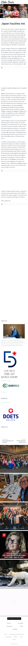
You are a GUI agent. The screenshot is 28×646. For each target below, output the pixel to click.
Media (15, 636)
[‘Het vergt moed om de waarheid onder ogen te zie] (14, 545)
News (2, 19)
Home (5, 634)
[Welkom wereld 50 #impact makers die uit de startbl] (14, 488)
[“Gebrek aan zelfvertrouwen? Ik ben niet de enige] (14, 459)
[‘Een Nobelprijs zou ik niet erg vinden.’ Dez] (14, 516)
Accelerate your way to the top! (17, 634)
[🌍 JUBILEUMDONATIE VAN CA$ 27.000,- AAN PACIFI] (14, 573)
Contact (14, 639)
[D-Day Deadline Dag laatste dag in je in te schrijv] (14, 602)
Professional (8, 636)
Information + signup (6, 380)
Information (4, 392)
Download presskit (5, 402)
